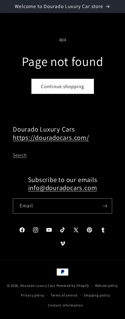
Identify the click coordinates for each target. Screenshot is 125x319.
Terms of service (64, 295)
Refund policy (106, 285)
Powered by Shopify (72, 285)
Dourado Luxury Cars (37, 285)
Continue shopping (62, 86)
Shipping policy (97, 295)
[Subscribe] (105, 206)
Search (20, 155)
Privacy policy (33, 295)
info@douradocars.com (62, 187)
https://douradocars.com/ (51, 137)
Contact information (65, 305)
